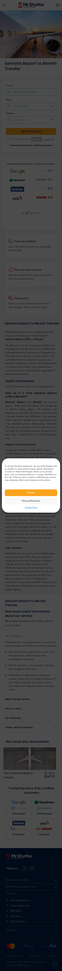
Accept (31, 493)
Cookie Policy (31, 508)
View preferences (31, 501)
